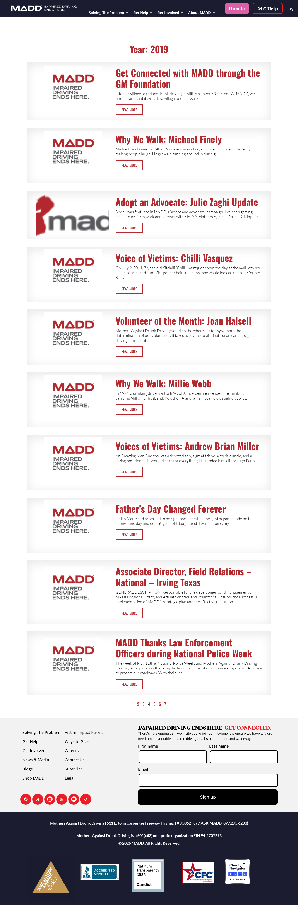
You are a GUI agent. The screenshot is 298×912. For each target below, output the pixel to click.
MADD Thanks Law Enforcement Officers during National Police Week (184, 647)
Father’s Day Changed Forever (171, 508)
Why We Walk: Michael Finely (169, 139)
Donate (237, 8)
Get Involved (168, 12)
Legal (69, 778)
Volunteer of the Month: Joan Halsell (184, 320)
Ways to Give (77, 741)
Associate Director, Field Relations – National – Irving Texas (183, 576)
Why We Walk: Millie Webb (163, 383)
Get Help (140, 12)
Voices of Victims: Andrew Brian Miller (187, 446)
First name (148, 746)
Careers (72, 750)
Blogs (27, 769)
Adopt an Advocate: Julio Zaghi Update (187, 201)
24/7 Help (267, 8)
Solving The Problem (106, 12)
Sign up (208, 797)
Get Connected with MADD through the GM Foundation (188, 78)
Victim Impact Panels (84, 732)
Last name (219, 746)
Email (143, 769)
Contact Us (75, 759)
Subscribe (74, 769)
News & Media (35, 759)
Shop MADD (33, 778)
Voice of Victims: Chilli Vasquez (174, 258)
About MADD (199, 12)
